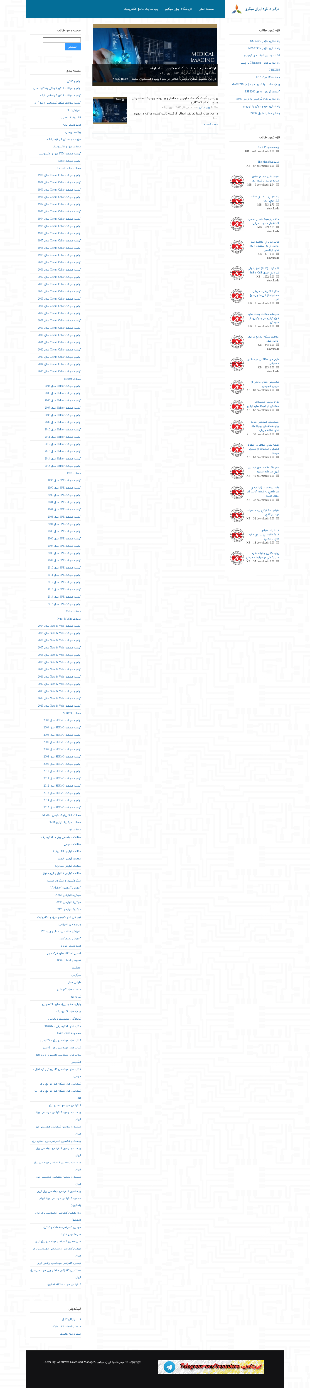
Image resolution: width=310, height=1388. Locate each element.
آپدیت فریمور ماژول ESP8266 (262, 92)
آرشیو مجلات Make (69, 161)
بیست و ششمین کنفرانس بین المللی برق (56, 1141)
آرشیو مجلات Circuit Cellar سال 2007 (59, 313)
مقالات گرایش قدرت (69, 859)
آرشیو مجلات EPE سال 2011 (64, 575)
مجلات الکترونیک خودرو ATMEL (61, 815)
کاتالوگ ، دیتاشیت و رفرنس (64, 1019)
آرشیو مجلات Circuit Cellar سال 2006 (59, 306)
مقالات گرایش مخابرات (67, 866)
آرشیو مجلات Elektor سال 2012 (63, 444)
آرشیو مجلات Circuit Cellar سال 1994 (59, 219)
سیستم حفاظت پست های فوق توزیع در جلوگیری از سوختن (263, 318)
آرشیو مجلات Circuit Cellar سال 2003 (59, 284)
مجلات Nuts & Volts (69, 619)
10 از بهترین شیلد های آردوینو (262, 55)
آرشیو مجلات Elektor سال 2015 (63, 466)
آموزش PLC (73, 110)
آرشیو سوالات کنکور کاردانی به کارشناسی (57, 88)
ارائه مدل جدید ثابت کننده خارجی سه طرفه (183, 68)
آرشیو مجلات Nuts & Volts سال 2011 (59, 677)
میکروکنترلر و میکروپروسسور (63, 881)
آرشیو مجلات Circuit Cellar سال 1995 (59, 226)
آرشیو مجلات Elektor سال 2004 (63, 386)
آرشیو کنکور (74, 81)
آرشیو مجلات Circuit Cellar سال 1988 (59, 175)
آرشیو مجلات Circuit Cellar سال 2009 (59, 328)
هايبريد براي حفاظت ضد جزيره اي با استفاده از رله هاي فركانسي (264, 246)
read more (121, 79)
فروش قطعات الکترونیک (66, 1326)
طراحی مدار (74, 982)
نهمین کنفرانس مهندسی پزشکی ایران (59, 1263)
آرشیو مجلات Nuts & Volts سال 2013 (59, 691)
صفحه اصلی (207, 9)
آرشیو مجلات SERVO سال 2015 (62, 807)
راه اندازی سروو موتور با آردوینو (261, 106)
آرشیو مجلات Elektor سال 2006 (63, 400)
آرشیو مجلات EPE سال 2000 (64, 495)
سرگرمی (76, 975)
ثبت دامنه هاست (70, 1334)
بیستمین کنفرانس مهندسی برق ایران (59, 1191)
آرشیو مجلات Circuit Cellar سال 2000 (59, 262)
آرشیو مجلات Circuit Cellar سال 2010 (59, 335)
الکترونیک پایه (72, 125)
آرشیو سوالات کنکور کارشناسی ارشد (60, 95)
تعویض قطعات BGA (69, 960)
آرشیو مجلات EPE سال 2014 (64, 597)
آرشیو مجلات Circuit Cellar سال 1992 (59, 204)
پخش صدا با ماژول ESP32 (265, 113)
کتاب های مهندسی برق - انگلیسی (60, 1040)
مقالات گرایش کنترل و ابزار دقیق (62, 873)
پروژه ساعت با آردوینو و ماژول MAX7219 (255, 84)
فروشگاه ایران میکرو (178, 9)
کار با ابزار (75, 997)
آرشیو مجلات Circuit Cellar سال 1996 (59, 233)
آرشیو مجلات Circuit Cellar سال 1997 (59, 241)
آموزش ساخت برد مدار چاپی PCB (61, 931)
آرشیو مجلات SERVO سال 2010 (62, 771)
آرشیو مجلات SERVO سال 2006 (62, 742)
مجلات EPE (74, 473)
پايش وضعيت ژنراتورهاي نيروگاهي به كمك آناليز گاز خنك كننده (263, 492)
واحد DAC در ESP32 (268, 77)
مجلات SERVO (72, 713)
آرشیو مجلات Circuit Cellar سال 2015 (59, 371)
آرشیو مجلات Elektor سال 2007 (63, 408)
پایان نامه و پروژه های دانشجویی (61, 1004)
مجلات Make (73, 611)
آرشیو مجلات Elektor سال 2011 (63, 437)
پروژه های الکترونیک (68, 1011)
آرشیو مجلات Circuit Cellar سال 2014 (59, 364)
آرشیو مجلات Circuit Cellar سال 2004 (59, 291)
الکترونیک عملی (71, 117)
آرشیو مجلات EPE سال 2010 (64, 568)
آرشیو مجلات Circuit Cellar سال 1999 (59, 255)
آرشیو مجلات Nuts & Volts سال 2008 (59, 655)
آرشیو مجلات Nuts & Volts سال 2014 (59, 698)
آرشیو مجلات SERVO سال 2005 (62, 735)
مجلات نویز (74, 830)
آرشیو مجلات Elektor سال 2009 (63, 422)
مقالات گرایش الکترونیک (66, 851)
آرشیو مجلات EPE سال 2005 (64, 531)
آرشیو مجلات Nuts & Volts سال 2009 (59, 662)
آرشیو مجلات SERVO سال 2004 (62, 728)
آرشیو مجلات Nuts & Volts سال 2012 (59, 684)
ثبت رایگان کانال (71, 1319)
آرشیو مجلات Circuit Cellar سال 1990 (59, 190)
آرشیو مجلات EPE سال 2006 (64, 539)
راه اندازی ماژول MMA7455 (264, 48)
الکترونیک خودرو (71, 946)
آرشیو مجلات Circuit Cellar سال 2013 (59, 357)
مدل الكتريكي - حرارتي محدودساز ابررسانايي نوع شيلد (264, 295)
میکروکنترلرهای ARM (68, 895)
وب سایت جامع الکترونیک (140, 9)
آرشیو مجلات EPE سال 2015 (64, 604)
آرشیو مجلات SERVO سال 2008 (62, 757)
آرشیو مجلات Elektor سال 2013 (63, 451)
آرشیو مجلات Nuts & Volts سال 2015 (59, 706)
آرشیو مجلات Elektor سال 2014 (63, 459)
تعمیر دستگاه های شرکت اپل (64, 953)
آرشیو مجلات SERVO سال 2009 (62, 764)
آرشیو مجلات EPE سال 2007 (64, 546)
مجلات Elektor (72, 379)
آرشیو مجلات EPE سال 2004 (64, 524)
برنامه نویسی (73, 132)
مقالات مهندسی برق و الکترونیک (61, 837)
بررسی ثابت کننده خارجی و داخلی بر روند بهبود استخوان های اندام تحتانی (175, 100)
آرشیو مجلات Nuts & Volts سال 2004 (59, 626)
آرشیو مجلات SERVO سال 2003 (62, 720)
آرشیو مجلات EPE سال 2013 (64, 589)
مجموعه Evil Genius (69, 1033)
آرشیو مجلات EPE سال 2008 (64, 553)
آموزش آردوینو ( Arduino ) (65, 888)
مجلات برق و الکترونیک (66, 147)
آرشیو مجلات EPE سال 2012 (64, 582)
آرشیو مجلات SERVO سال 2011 (62, 778)
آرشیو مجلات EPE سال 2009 (64, 560)
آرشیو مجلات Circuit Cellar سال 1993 (59, 212)
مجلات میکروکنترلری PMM (65, 822)
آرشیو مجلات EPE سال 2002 (64, 509)
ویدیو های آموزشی (70, 924)
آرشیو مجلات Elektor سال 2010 (63, 430)
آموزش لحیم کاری (70, 939)
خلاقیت (76, 968)
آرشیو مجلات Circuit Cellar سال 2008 (59, 321)
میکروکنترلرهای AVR (68, 902)
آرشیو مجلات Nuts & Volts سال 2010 (59, 669)
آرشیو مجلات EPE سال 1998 (64, 480)
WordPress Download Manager (76, 1362)
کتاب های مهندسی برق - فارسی (62, 1048)
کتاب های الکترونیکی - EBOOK (62, 1026)
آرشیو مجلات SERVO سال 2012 (62, 786)
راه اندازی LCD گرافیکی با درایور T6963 (257, 99)
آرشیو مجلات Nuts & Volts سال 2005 (59, 633)
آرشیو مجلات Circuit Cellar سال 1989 (59, 182)
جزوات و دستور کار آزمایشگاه (64, 139)
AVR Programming (268, 147)
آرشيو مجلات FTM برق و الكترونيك (60, 154)
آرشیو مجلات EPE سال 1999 (64, 488)
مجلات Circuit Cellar (69, 168)
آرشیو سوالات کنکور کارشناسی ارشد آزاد (57, 103)
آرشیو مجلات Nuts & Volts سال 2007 (59, 648)
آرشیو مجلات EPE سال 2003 (64, 517)
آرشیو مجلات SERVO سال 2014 (62, 800)
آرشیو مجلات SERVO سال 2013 (62, 793)
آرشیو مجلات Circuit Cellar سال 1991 (59, 197)
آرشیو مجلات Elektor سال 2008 (63, 415)
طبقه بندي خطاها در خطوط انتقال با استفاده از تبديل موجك (263, 449)
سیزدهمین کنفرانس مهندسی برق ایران (58, 1241)
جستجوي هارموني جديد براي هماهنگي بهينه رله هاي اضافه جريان (265, 426)
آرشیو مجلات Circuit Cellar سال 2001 (59, 270)
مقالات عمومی (72, 844)
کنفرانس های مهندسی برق (65, 1105)
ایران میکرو (202, 73)
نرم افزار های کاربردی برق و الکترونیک (59, 917)
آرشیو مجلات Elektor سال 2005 (63, 393)
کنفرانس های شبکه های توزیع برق (60, 1084)
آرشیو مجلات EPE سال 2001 (64, 502)
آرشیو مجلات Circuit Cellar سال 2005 (59, 299)
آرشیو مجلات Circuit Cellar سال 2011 (59, 342)
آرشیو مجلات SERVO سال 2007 (62, 749)
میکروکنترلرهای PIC (69, 909)
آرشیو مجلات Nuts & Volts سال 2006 (59, 640)
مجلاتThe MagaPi (268, 162)
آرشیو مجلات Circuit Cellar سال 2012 (59, 350)
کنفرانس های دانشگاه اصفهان (64, 1284)
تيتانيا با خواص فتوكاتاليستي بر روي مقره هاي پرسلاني (264, 535)
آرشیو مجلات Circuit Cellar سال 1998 (59, 248)
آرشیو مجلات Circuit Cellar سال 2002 (59, 277)
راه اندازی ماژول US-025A (265, 41)
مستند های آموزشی (69, 989)
